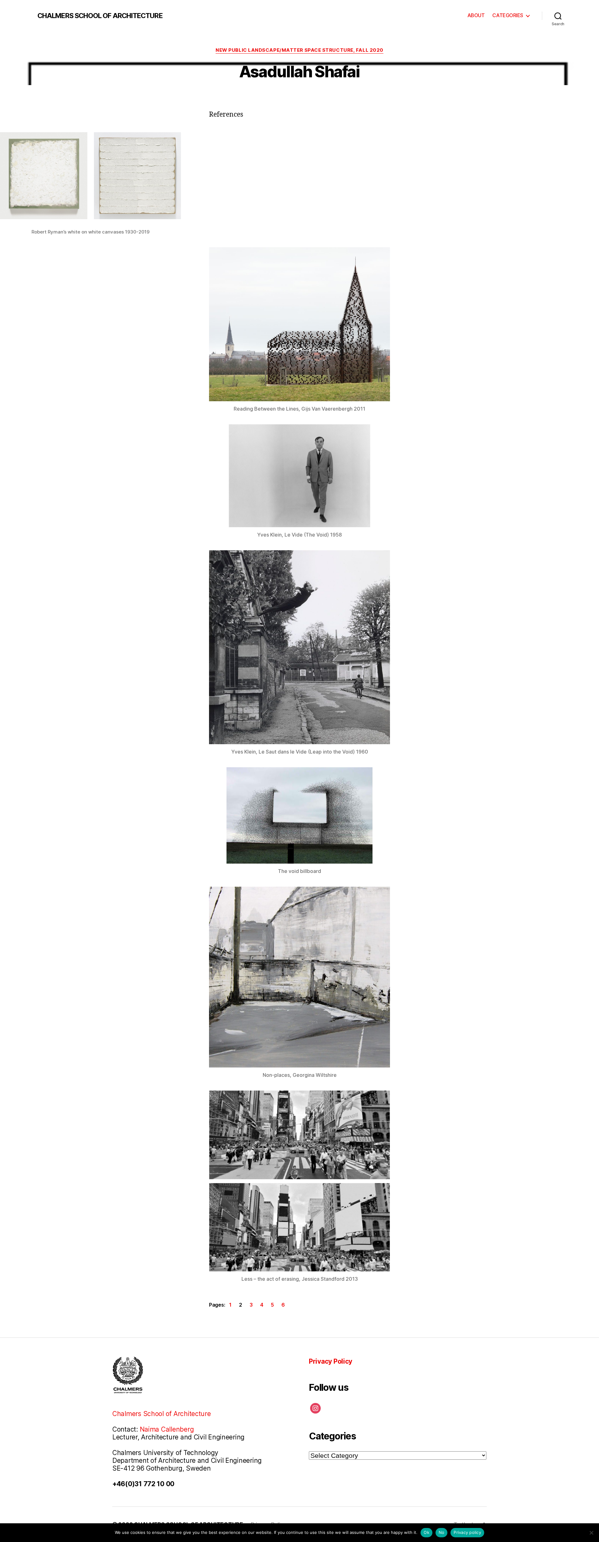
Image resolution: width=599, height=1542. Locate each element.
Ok (426, 1532)
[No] (591, 1533)
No (442, 1532)
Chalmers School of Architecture (161, 1414)
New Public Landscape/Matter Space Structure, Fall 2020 (299, 50)
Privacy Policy (330, 1361)
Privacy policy (467, 1532)
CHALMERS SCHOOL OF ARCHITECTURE (100, 15)
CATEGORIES (507, 15)
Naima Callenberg (167, 1429)
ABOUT (476, 15)
